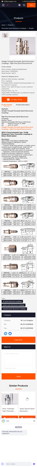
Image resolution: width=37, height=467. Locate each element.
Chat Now (18, 340)
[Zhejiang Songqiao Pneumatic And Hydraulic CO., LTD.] (10, 5)
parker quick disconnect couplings (13, 305)
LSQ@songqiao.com (9, 1)
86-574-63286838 (30, 1)
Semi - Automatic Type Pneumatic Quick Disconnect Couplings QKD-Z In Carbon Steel (9, 410)
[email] (10, 333)
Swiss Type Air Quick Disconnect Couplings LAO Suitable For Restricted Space (27, 410)
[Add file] (2, 464)
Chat (31, 5)
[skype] (5, 333)
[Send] (34, 464)
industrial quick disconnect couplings (14, 309)
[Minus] (34, 421)
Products (10, 25)
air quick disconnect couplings (12, 301)
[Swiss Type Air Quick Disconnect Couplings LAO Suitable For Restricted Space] (27, 399)
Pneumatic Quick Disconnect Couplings (14, 28)
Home (3, 25)
